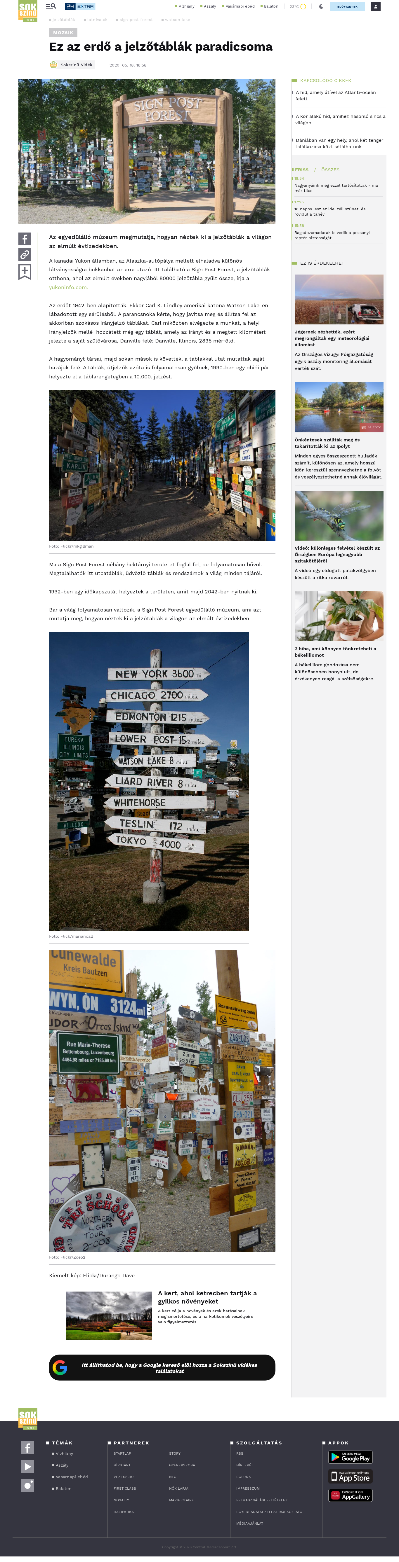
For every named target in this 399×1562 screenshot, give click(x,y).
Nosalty (121, 1500)
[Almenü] (51, 6)
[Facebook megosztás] (24, 239)
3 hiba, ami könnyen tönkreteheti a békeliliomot (335, 652)
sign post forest (136, 19)
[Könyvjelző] (24, 272)
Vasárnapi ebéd (240, 6)
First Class (125, 1488)
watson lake (177, 19)
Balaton (271, 6)
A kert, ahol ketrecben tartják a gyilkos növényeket (207, 1297)
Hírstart (122, 1465)
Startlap (122, 1453)
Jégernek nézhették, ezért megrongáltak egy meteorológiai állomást (332, 338)
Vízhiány (186, 6)
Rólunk (243, 1477)
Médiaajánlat (249, 1523)
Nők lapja (178, 1488)
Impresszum (248, 1488)
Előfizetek (347, 6)
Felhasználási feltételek (262, 1500)
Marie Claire (181, 1500)
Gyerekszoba (182, 1465)
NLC (172, 1477)
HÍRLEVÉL (245, 1465)
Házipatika (124, 1512)
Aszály (210, 6)
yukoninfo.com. (68, 287)
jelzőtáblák (64, 19)
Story (175, 1453)
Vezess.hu (124, 1477)
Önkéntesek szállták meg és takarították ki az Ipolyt (327, 443)
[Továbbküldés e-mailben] (24, 254)
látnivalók (97, 19)
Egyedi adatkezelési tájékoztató (269, 1512)
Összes (330, 169)
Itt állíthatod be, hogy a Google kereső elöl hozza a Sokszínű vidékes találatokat (169, 1368)
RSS (239, 1453)
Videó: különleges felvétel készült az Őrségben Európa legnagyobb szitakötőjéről (337, 554)
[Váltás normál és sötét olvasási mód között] (321, 6)
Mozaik (63, 32)
